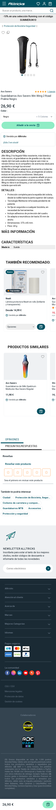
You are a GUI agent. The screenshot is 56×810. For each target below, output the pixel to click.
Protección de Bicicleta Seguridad (19, 26)
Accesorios (34, 508)
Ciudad (6, 497)
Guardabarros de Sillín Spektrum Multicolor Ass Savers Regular (21, 387)
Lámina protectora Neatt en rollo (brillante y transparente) (25, 303)
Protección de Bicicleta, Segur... (32, 497)
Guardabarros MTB (13, 508)
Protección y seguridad (15, 513)
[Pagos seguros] (18, 651)
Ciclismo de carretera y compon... (21, 503)
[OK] (48, 568)
